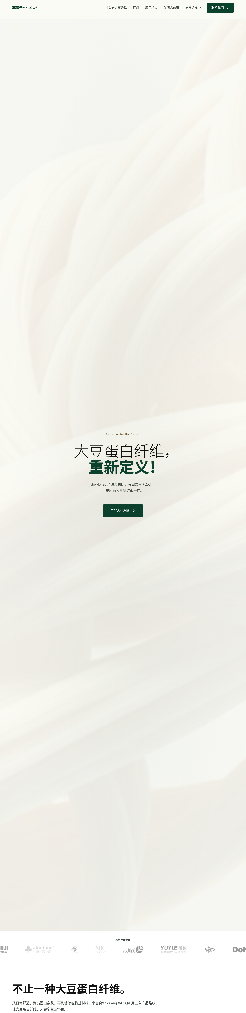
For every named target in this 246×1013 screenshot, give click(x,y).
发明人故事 (171, 7)
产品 (136, 7)
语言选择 (193, 7)
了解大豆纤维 (123, 510)
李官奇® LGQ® (25, 8)
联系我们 (220, 8)
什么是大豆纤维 (116, 7)
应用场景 (151, 7)
